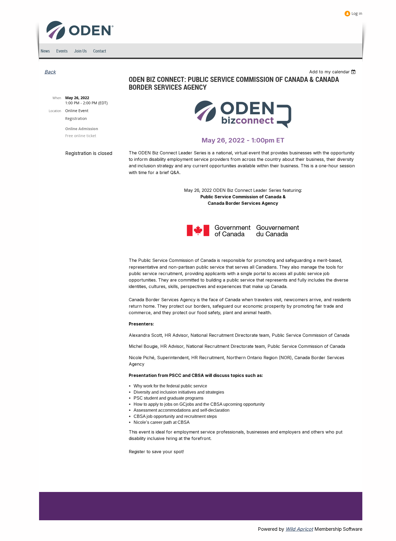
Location (55, 111)
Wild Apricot (299, 529)
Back (50, 72)
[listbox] (333, 71)
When (57, 98)
